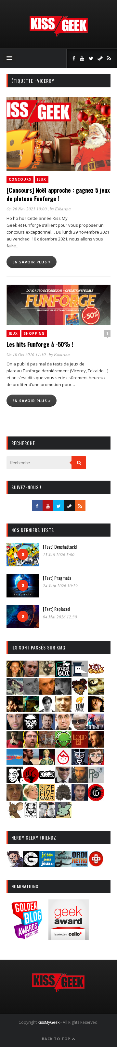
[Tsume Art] (31, 816)
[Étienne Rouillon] (14, 710)
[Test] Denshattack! (60, 546)
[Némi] (14, 780)
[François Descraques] (47, 710)
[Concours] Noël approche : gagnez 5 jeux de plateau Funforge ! (58, 194)
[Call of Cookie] (96, 674)
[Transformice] (14, 816)
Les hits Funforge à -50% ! (39, 344)
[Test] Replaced (56, 608)
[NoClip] (31, 780)
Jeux (41, 179)
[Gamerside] (31, 864)
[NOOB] (47, 780)
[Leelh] (47, 745)
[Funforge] (80, 710)
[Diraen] (80, 692)
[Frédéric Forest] (63, 710)
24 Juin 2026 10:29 (60, 586)
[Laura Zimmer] (14, 745)
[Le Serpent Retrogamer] (63, 864)
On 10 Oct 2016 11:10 (26, 354)
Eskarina (63, 209)
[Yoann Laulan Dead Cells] (96, 727)
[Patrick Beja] (80, 780)
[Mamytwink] (96, 745)
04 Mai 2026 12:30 (60, 617)
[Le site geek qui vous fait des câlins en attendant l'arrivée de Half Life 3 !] (58, 35)
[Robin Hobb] (14, 798)
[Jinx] (31, 727)
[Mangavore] (14, 763)
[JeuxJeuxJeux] (47, 864)
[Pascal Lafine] (63, 780)
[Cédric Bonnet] (31, 692)
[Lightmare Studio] (63, 745)
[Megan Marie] (47, 763)
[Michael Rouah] (63, 763)
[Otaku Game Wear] (96, 864)
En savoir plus (30, 261)
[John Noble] (47, 727)
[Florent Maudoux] (31, 710)
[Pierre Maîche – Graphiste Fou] (14, 864)
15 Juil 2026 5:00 (58, 555)
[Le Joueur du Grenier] (31, 745)
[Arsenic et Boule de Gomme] (47, 674)
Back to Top (57, 1038)
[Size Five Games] (47, 798)
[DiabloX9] (63, 692)
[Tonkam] (96, 798)
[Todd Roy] (80, 798)
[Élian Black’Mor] (96, 692)
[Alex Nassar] (31, 674)
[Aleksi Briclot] (14, 674)
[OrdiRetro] (80, 864)
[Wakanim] (47, 816)
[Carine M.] (14, 692)
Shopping (34, 333)
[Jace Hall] (14, 727)
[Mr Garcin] (80, 763)
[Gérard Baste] (96, 710)
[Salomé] (31, 798)
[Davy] (47, 692)
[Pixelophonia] (96, 780)
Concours (20, 179)
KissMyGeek (48, 1022)
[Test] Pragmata (57, 577)
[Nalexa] (96, 763)
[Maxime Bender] (31, 763)
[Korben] (80, 727)
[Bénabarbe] (80, 674)
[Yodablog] (63, 816)
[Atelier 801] (63, 674)
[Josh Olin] (63, 727)
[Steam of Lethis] (63, 798)
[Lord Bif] (80, 745)
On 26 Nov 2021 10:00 (27, 209)
